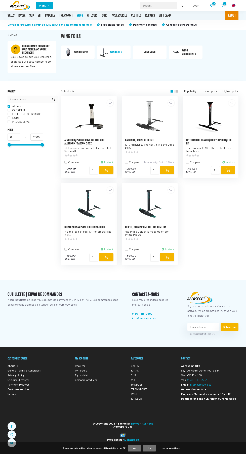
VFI (39, 15)
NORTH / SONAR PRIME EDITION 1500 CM (84, 227)
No (149, 448)
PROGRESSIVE (20, 121)
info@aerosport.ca (144, 317)
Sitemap (12, 393)
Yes (134, 448)
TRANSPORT (66, 15)
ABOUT (232, 15)
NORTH (16, 117)
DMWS (135, 423)
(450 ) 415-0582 (142, 313)
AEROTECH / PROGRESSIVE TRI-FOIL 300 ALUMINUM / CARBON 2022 (84, 141)
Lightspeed (131, 439)
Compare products (86, 379)
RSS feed (147, 423)
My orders (81, 370)
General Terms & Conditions (24, 370)
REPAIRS (150, 15)
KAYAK (21, 15)
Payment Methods (18, 384)
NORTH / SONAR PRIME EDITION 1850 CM (145, 227)
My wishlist (81, 375)
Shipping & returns (18, 379)
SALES (11, 15)
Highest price (230, 91)
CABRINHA (18, 110)
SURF (105, 15)
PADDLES (50, 15)
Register (80, 365)
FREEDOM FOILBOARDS (26, 113)
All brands (17, 106)
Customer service (18, 389)
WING (80, 15)
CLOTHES (136, 15)
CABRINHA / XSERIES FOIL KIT (139, 140)
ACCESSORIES (119, 15)
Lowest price (209, 91)
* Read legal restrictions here (201, 334)
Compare (73, 162)
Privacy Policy (16, 375)
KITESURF (92, 15)
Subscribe (229, 326)
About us (13, 365)
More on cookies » (171, 448)
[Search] (181, 5)
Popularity (190, 91)
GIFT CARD (165, 15)
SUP (31, 15)
